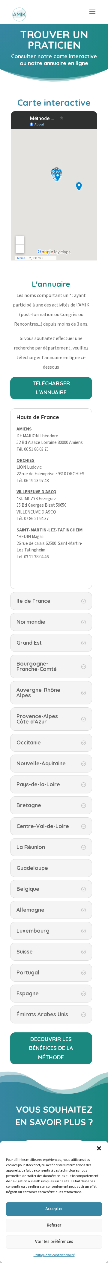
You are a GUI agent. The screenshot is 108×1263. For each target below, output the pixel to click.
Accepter (54, 1209)
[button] (99, 1148)
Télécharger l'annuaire (51, 388)
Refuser (54, 1225)
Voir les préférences (54, 1242)
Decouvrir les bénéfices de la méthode (51, 1048)
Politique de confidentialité (54, 1255)
